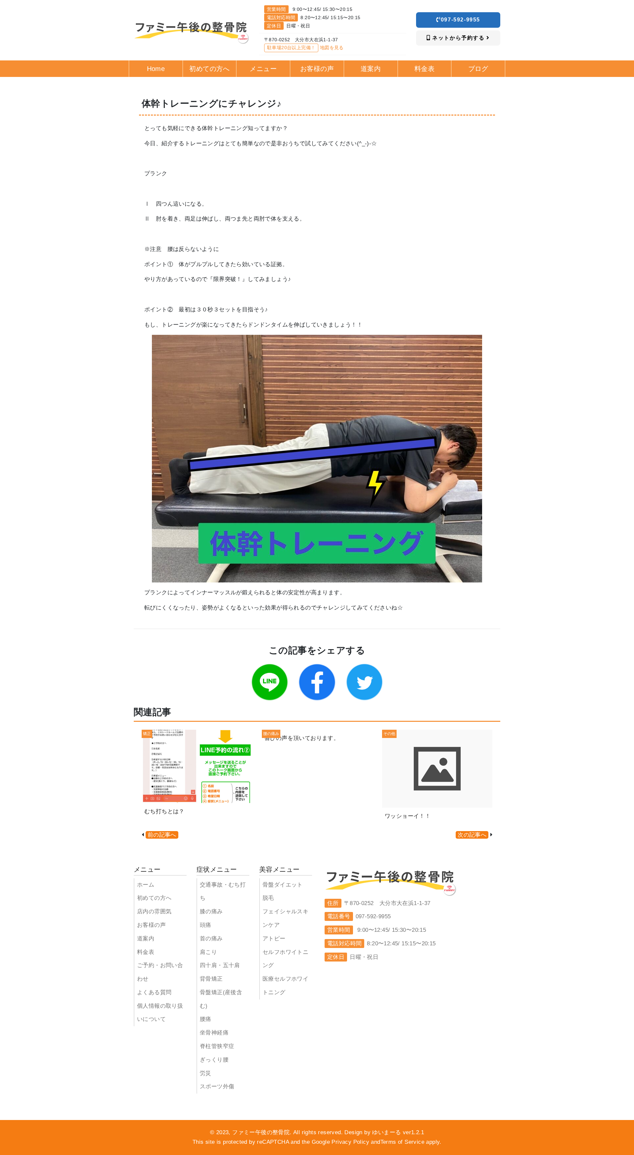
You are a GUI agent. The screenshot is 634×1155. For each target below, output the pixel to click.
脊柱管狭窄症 (217, 1046)
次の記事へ (472, 835)
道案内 (145, 938)
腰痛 (205, 1019)
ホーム (145, 885)
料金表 (145, 952)
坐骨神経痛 (214, 1033)
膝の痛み (211, 911)
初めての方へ (154, 898)
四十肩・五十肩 (220, 965)
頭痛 (205, 925)
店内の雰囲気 (154, 911)
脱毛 (268, 898)
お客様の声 (151, 925)
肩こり (208, 952)
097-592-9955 (460, 19)
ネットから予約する (459, 38)
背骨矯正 (211, 979)
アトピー (274, 938)
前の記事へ (162, 835)
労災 (205, 1073)
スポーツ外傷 (217, 1086)
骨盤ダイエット (283, 885)
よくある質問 (154, 992)
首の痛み (211, 938)
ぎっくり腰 (214, 1060)
